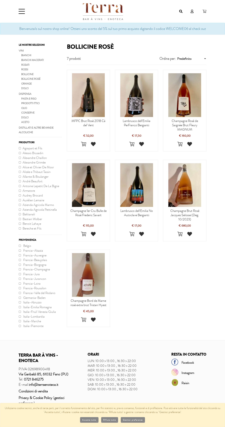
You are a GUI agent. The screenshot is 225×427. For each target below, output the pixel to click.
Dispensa (25, 94)
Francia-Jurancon (34, 278)
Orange (26, 83)
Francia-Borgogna (34, 264)
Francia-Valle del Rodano (39, 293)
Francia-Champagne (36, 269)
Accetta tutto (89, 420)
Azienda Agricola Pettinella (40, 209)
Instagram (188, 372)
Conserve (28, 112)
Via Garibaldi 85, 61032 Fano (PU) (43, 374)
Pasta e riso (28, 98)
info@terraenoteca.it (43, 384)
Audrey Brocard (33, 195)
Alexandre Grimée (34, 162)
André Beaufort (32, 181)
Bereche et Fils (32, 228)
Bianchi (26, 55)
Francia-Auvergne (34, 255)
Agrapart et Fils (32, 148)
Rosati (25, 64)
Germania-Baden (34, 297)
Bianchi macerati (32, 60)
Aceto (25, 122)
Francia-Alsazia (33, 250)
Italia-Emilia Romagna (37, 307)
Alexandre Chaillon (35, 157)
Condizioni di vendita (33, 391)
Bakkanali (29, 214)
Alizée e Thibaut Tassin (37, 171)
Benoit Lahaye (32, 223)
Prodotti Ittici (30, 103)
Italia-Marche (32, 321)
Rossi (24, 69)
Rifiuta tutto (109, 420)
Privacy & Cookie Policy (35, 397)
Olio (24, 108)
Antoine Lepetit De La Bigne (41, 186)
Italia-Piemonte (33, 326)
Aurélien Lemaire (33, 200)
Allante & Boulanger (35, 176)
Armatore (29, 190)
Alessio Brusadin (33, 153)
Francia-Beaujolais (35, 260)
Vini (21, 50)
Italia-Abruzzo (32, 302)
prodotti (74, 58)
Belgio (27, 245)
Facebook (188, 362)
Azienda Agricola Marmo (38, 204)
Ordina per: (167, 58)
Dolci (25, 88)
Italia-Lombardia (34, 316)
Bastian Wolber (32, 219)
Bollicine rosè (31, 79)
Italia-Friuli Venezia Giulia (39, 311)
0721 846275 (34, 379)
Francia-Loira (32, 283)
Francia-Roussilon (34, 288)
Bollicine (27, 74)
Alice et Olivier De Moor (38, 167)
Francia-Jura (31, 274)
